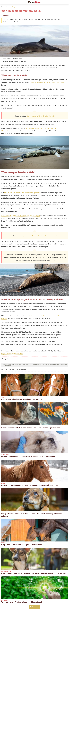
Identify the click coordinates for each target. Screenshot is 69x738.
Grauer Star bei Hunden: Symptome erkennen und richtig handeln (28, 456)
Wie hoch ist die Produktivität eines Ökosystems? (21, 602)
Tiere (2, 7)
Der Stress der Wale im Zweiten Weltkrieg (41, 116)
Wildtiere (8, 7)
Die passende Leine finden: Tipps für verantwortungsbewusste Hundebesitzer (33, 573)
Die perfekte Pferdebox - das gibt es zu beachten (21, 545)
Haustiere (4, 426)
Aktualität (4, 600)
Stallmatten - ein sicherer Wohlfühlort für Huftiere (21, 399)
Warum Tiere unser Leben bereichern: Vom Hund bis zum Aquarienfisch (30, 428)
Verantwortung (6, 512)
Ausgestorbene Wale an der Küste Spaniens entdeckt (39, 236)
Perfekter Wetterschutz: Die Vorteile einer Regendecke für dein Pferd (29, 485)
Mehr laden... (34, 607)
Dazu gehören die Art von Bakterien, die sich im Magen (20, 215)
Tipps (2, 397)
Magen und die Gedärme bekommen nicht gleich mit (22, 193)
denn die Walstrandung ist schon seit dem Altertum (47, 82)
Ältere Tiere (5, 454)
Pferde (3, 483)
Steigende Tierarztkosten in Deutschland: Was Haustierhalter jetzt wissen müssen (31, 515)
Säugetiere (15, 7)
